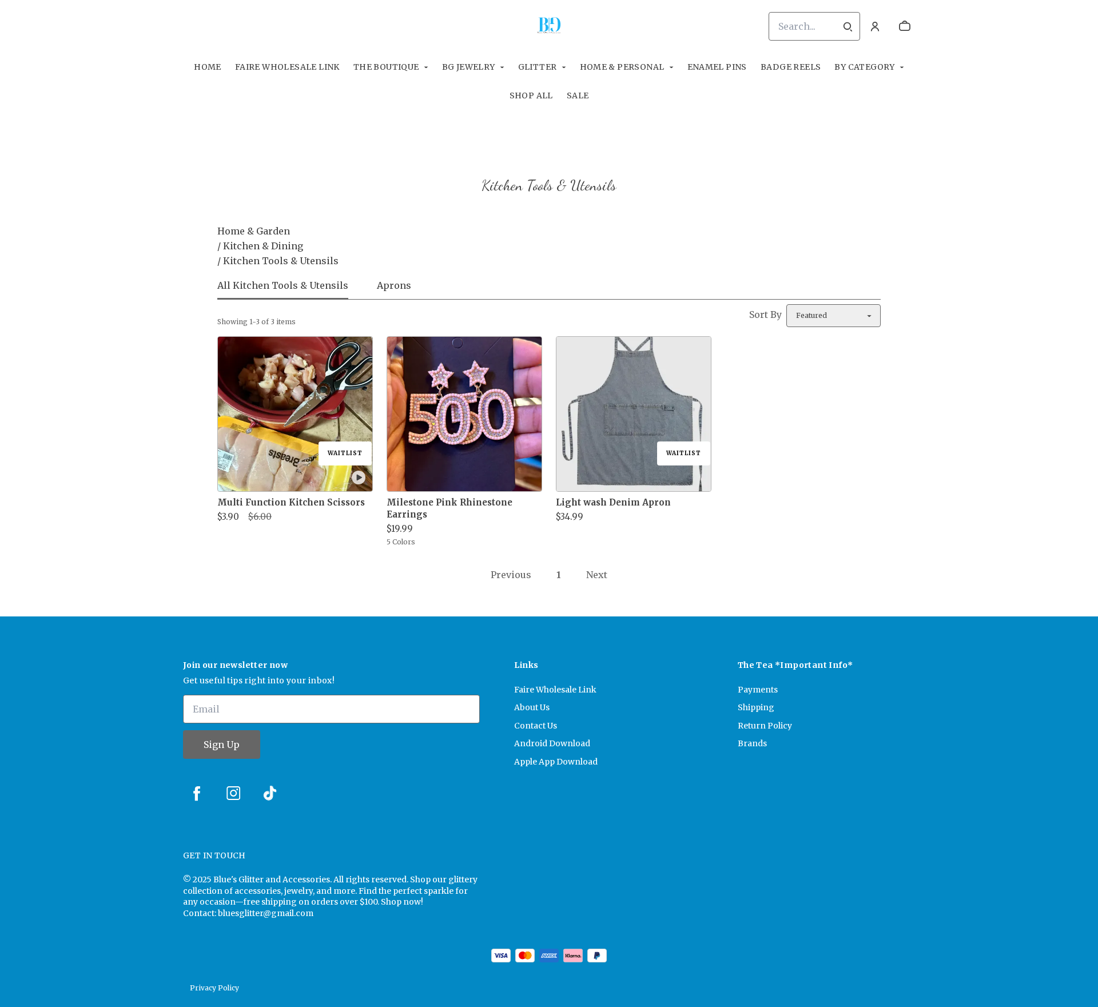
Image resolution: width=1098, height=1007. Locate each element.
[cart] (904, 26)
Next (596, 574)
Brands (752, 743)
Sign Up (222, 744)
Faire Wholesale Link (287, 67)
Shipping (756, 707)
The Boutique (386, 67)
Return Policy (765, 726)
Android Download (552, 743)
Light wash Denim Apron (613, 502)
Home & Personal (622, 67)
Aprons (394, 285)
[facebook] (196, 793)
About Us (532, 707)
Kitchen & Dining (263, 246)
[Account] (875, 26)
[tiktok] (270, 793)
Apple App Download (556, 762)
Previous (511, 574)
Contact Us (535, 726)
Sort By (765, 314)
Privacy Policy (214, 988)
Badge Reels (791, 67)
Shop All (531, 95)
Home (207, 67)
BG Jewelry (468, 67)
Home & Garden (253, 231)
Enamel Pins (717, 67)
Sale (578, 95)
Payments (758, 689)
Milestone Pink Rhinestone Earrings (449, 508)
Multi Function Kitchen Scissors (291, 502)
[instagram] (233, 793)
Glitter (537, 67)
